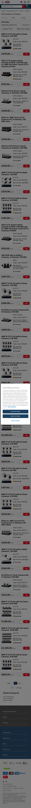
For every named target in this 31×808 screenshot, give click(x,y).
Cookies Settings (15, 420)
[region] (15, 404)
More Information (12, 406)
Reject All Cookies (15, 416)
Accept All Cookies (15, 411)
